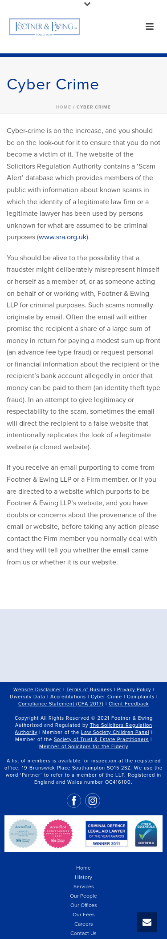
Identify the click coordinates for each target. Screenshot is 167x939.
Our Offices (83, 905)
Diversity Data (27, 697)
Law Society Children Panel (115, 732)
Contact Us (83, 933)
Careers (83, 924)
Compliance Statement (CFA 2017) (61, 704)
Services (83, 886)
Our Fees (84, 914)
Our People (83, 896)
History (83, 877)
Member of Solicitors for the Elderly (83, 747)
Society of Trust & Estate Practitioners (101, 739)
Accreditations (68, 697)
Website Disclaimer (37, 690)
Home (63, 107)
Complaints (141, 697)
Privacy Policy (134, 690)
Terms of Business (89, 690)
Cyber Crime (106, 697)
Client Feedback (129, 704)
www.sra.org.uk (62, 237)
